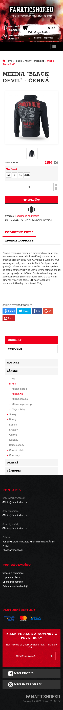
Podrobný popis (19, 232)
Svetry (12, 414)
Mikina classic (19, 388)
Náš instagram (27, 684)
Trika (12, 378)
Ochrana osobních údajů (15, 586)
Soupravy (14, 455)
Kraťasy (13, 429)
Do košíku (33, 199)
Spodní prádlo (16, 450)
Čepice (13, 434)
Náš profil (23, 673)
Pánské (18, 60)
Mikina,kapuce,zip (22, 404)
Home (9, 60)
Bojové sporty (16, 445)
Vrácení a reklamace (13, 573)
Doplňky (13, 439)
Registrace (48, 38)
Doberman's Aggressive (27, 216)
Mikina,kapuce (20, 398)
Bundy (12, 419)
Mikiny (28, 60)
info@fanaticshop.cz (16, 502)
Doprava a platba (11, 577)
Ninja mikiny (18, 409)
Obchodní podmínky (13, 581)
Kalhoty (13, 424)
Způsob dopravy (19, 240)
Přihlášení (37, 38)
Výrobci (15, 349)
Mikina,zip (39, 60)
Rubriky (15, 340)
